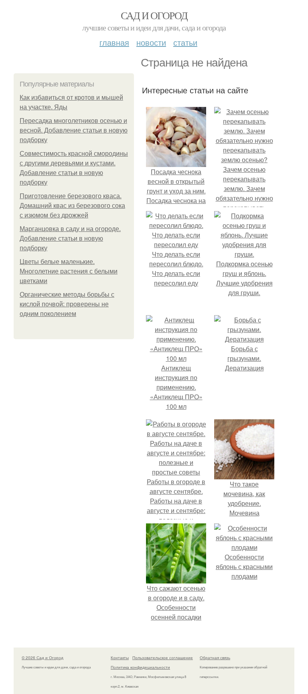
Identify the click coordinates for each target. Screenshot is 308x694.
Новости (151, 42)
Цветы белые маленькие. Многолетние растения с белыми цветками (69, 271)
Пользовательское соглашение (162, 657)
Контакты (120, 657)
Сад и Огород (154, 15)
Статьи (185, 42)
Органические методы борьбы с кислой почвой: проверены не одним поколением (67, 304)
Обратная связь (215, 657)
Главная (114, 42)
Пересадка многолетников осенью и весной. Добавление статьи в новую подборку (74, 130)
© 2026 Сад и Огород (42, 657)
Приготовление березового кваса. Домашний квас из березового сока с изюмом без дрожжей (72, 206)
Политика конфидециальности (140, 667)
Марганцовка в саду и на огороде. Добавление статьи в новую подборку (70, 238)
